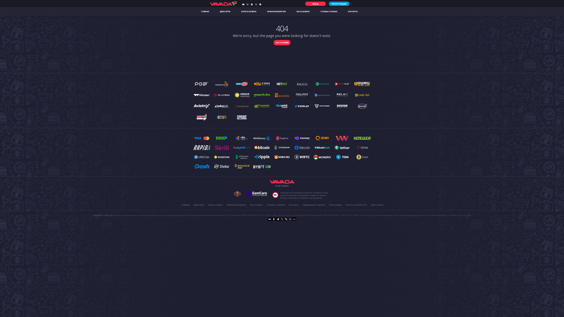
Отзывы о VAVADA (328, 11)
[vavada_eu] (256, 4)
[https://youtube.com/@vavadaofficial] (243, 4)
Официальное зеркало (313, 204)
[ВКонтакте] (269, 219)
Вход (315, 3)
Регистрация (339, 3)
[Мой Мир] (294, 219)
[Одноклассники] (274, 219)
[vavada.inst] (247, 4)
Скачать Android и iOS (356, 204)
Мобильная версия (276, 11)
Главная (205, 11)
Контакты (353, 11)
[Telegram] (278, 219)
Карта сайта (377, 204)
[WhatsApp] (290, 219)
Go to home (282, 42)
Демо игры (225, 11)
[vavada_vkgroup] (252, 4)
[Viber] (286, 219)
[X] (282, 219)
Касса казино (303, 11)
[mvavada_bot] (260, 4)
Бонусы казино (248, 11)
